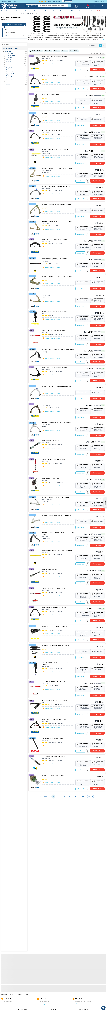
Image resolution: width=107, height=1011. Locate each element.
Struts (7, 63)
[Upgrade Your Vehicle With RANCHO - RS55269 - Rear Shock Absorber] (35, 466)
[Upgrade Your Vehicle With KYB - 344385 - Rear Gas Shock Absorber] (35, 745)
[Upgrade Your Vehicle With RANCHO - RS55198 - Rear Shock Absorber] (35, 337)
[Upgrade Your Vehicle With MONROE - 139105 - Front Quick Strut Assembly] (35, 632)
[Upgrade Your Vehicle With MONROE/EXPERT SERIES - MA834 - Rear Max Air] (35, 651)
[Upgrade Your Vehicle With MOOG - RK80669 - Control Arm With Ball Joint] (35, 137)
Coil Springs (9, 76)
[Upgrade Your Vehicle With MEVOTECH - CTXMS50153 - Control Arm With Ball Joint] (35, 228)
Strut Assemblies (10, 70)
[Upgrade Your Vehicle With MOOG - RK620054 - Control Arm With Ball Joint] (35, 62)
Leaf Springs (9, 65)
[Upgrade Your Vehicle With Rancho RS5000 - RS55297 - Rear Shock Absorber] (35, 688)
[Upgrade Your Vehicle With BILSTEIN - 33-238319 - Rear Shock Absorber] (35, 762)
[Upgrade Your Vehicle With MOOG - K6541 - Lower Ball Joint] (35, 100)
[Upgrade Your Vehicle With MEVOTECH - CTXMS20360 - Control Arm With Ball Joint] (35, 282)
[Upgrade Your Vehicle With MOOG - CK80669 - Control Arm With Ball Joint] (35, 726)
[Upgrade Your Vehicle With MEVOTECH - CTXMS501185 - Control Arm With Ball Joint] (35, 521)
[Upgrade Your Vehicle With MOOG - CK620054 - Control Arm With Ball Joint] (35, 246)
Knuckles (8, 78)
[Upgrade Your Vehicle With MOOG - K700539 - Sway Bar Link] (35, 576)
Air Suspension (10, 71)
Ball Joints (8, 59)
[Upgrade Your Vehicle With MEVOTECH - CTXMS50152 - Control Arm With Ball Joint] (35, 175)
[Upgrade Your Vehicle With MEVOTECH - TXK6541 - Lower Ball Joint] (35, 781)
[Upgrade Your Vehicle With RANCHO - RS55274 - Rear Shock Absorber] (35, 595)
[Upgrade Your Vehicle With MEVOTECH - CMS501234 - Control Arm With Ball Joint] (35, 392)
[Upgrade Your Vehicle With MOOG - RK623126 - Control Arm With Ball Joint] (35, 410)
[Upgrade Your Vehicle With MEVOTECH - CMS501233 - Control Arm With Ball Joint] (35, 429)
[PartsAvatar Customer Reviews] (66, 1)
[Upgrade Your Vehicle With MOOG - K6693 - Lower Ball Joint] (35, 485)
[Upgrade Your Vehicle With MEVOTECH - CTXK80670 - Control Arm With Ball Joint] (35, 300)
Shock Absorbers (10, 55)
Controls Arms (9, 53)
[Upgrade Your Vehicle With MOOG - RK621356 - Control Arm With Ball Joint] (35, 707)
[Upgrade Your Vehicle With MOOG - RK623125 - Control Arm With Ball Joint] (35, 373)
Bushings (8, 61)
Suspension (8, 51)
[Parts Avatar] (12, 6)
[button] (32, 6)
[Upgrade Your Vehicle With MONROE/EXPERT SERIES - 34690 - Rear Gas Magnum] (35, 557)
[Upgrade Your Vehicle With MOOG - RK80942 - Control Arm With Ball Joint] (35, 614)
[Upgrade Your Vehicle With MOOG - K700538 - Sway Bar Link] (35, 447)
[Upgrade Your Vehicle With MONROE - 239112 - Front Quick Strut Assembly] (35, 318)
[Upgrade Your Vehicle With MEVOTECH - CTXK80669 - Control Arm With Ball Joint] (35, 210)
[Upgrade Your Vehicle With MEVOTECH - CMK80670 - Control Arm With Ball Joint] (35, 119)
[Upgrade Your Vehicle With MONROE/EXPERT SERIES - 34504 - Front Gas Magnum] (35, 156)
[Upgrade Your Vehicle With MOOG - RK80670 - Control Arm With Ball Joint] (35, 81)
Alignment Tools (10, 74)
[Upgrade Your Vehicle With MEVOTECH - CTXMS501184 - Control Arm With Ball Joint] (35, 504)
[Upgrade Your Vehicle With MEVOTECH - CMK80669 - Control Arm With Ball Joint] (35, 193)
